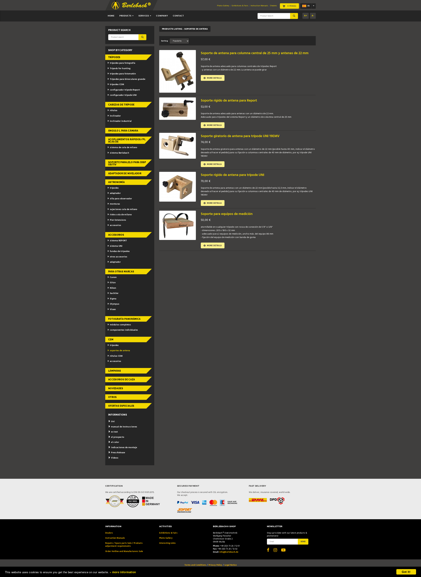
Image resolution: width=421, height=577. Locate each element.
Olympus (114, 304)
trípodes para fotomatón (123, 74)
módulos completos (120, 325)
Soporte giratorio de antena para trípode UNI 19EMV (240, 136)
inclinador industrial (121, 121)
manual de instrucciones (124, 427)
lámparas (114, 370)
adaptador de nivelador (124, 173)
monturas (115, 204)
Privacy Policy (215, 565)
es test (114, 432)
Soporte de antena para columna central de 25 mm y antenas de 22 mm (255, 53)
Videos (114, 458)
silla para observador (121, 199)
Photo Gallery (223, 5)
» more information (123, 572)
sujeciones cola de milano (123, 209)
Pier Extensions (118, 220)
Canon (113, 277)
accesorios (115, 225)
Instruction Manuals (259, 5)
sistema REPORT (118, 241)
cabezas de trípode (121, 104)
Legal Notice (230, 565)
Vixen (113, 309)
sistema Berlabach (119, 153)
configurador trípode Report (125, 90)
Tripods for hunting (120, 68)
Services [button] (143, 16)
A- (313, 16)
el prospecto (117, 437)
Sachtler (114, 293)
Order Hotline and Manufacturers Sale (124, 551)
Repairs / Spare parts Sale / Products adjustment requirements (124, 544)
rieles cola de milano (121, 215)
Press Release (118, 453)
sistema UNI (116, 246)
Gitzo (113, 283)
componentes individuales (124, 330)
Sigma (113, 299)
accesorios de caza (121, 379)
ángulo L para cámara (123, 130)
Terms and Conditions (195, 565)
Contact (178, 16)
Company (162, 16)
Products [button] (125, 16)
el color (115, 442)
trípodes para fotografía (122, 63)
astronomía (116, 182)
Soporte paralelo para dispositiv (127, 163)
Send (303, 541)
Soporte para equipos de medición (227, 214)
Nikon (113, 288)
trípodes (114, 57)
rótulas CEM (116, 356)
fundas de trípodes (120, 251)
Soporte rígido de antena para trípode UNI (232, 175)
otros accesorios (118, 257)
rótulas (113, 110)
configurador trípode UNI (123, 95)
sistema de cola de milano (123, 147)
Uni (113, 421)
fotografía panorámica (124, 319)
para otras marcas (121, 271)
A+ (305, 16)
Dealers (273, 5)
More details (214, 78)
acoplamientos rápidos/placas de (127, 140)
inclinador (115, 116)
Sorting (164, 40)
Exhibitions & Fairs (240, 5)
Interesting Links (167, 543)
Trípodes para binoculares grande (127, 79)
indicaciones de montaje (124, 447)
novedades (115, 388)
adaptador (115, 193)
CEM (110, 339)
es (308, 6)
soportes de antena (120, 351)
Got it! (406, 572)
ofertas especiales (121, 406)
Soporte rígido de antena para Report (229, 100)
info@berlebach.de (228, 552)
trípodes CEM (117, 84)
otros (112, 397)
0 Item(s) (291, 6)
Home (111, 16)
